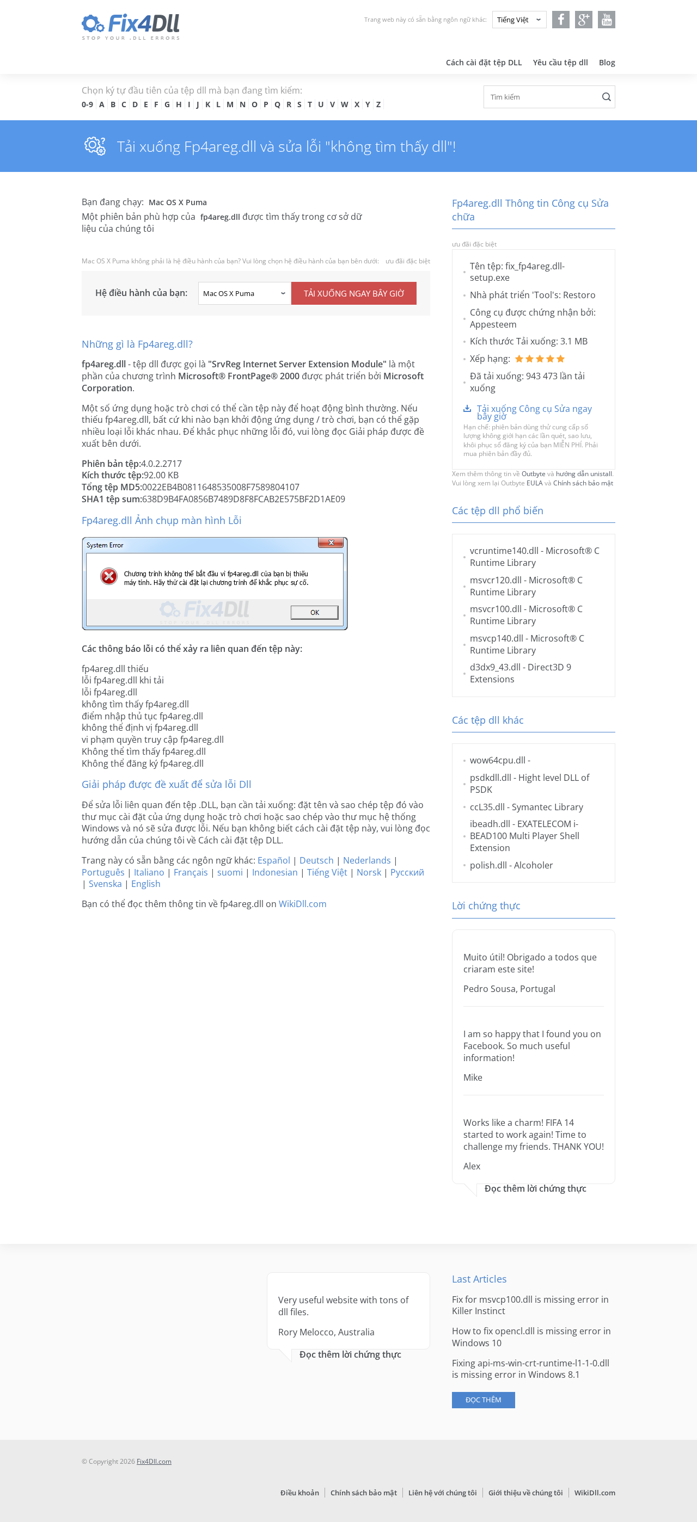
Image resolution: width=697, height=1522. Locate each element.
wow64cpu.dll (497, 760)
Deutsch (316, 860)
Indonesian (275, 872)
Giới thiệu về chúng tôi (525, 1493)
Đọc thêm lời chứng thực (535, 1188)
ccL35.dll (487, 807)
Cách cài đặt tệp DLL (484, 62)
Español (274, 860)
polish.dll (488, 865)
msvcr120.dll (496, 580)
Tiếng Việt (327, 872)
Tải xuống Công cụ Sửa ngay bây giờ (534, 412)
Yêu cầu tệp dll (560, 62)
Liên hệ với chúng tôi (442, 1493)
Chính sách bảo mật (583, 483)
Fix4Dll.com (154, 1461)
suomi (230, 872)
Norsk (369, 872)
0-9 (87, 104)
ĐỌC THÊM (484, 1399)
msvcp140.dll (496, 638)
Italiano (149, 872)
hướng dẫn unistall (584, 473)
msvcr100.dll (496, 609)
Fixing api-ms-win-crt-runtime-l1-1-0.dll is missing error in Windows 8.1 (530, 1369)
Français (191, 872)
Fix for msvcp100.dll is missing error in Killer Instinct (530, 1305)
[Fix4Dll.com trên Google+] (584, 19)
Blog (607, 62)
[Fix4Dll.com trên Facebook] (561, 19)
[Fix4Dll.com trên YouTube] (607, 19)
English (146, 884)
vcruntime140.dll (504, 551)
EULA (535, 483)
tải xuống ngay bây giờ (354, 293)
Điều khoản (299, 1493)
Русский (407, 872)
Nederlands (367, 860)
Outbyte (534, 473)
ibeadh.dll (490, 824)
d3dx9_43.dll (495, 667)
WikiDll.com (303, 904)
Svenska (105, 884)
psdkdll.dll (490, 778)
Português (103, 872)
